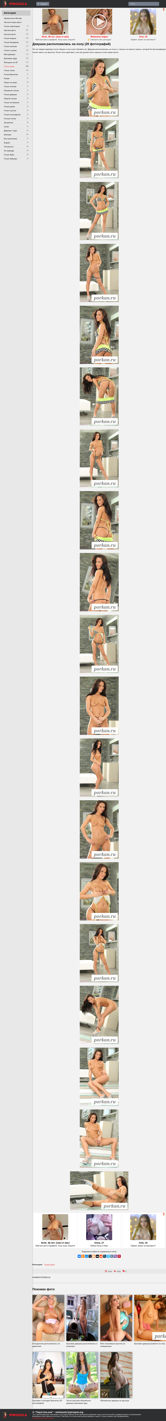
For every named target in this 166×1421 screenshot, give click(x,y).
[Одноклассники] (82, 1256)
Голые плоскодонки (12, 114)
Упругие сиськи (10, 98)
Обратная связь (38, 1418)
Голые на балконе (11, 102)
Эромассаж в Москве (13, 18)
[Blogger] (93, 1256)
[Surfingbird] (108, 1256)
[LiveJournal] (104, 1256)
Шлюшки (7, 135)
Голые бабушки (10, 159)
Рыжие (7, 78)
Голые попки (9, 70)
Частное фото (10, 34)
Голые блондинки (11, 42)
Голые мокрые (10, 38)
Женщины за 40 (11, 62)
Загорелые (8, 123)
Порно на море (10, 82)
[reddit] (101, 1256)
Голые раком (9, 106)
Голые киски (9, 66)
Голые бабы (9, 155)
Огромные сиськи (11, 90)
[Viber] (115, 1256)
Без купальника (10, 139)
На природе (9, 151)
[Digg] (97, 1256)
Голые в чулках (10, 50)
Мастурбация (9, 54)
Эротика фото (10, 30)
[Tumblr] (111, 1256)
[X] (90, 1256)
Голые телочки (10, 86)
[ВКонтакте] (79, 1256)
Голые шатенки (10, 46)
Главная (43, 4)
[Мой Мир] (86, 1256)
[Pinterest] (119, 1256)
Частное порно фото (13, 22)
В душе (7, 143)
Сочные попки (10, 119)
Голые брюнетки (11, 74)
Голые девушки (10, 94)
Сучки (6, 127)
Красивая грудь (10, 58)
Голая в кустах (10, 110)
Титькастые (8, 147)
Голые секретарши (12, 26)
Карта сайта (49, 1418)
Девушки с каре (10, 131)
